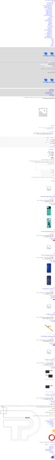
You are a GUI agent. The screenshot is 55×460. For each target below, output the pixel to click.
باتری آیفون (50, 22)
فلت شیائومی (50, 27)
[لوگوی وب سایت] (52, 61)
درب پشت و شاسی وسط (44, 97)
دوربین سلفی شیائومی (49, 29)
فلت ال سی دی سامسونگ (48, 10)
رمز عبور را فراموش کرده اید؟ (51, 68)
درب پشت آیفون (49, 25)
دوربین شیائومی (50, 28)
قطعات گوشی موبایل (51, 97)
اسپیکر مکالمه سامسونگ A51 (50, 394)
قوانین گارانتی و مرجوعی (50, 423)
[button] (52, 343)
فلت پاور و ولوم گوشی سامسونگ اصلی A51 (48, 336)
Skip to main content (52, 0)
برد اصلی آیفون (50, 24)
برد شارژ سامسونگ (49, 13)
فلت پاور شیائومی (49, 32)
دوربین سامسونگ (49, 4)
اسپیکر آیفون (50, 23)
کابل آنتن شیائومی (49, 31)
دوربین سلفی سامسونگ (48, 6)
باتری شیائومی (50, 30)
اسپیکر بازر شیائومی (49, 36)
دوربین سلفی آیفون (49, 19)
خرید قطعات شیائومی (50, 422)
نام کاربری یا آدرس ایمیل (51, 64)
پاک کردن (51, 141)
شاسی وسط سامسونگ (49, 14)
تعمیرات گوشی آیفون (49, 93)
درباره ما (52, 426)
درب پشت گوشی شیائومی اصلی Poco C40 (48, 231)
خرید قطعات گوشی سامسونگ (49, 420)
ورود (54, 67)
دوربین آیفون (50, 18)
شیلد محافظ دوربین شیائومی (48, 37)
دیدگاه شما (52, 169)
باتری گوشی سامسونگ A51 (50, 314)
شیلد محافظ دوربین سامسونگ (48, 15)
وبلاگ (52, 425)
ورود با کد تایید (53, 71)
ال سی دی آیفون (49, 17)
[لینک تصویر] (52, 440)
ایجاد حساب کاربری (51, 62)
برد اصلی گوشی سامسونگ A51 (50, 359)
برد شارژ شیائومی (49, 34)
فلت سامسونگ (50, 8)
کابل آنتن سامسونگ (49, 11)
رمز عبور (53, 65)
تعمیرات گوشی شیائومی (48, 92)
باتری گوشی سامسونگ (49, 12)
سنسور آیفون (50, 21)
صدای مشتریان (51, 424)
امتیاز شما (52, 163)
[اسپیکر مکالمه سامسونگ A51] (49, 380)
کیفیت (54, 139)
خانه (54, 97)
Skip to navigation (47, 0)
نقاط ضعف (52, 172)
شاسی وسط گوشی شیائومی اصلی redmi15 (48, 196)
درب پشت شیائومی (49, 35)
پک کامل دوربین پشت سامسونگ (47, 5)
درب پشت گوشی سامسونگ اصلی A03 (48, 288)
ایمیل (53, 175)
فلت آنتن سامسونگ (49, 9)
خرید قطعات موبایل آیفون (50, 421)
